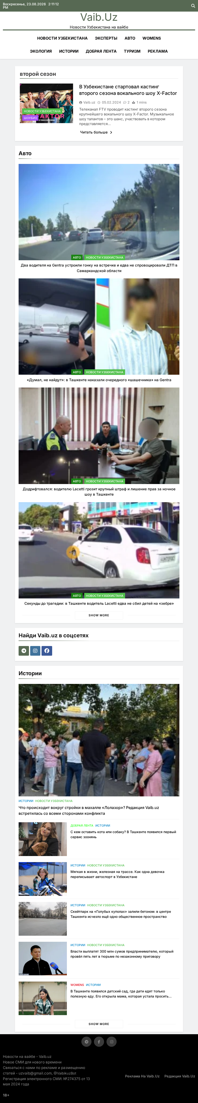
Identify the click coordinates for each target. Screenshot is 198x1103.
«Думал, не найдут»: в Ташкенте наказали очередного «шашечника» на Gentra (99, 380)
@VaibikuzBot (65, 1073)
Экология (41, 51)
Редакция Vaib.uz (179, 1076)
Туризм (132, 51)
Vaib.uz (99, 17)
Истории (68, 51)
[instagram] (36, 651)
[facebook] (47, 651)
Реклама (158, 51)
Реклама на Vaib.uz (142, 1076)
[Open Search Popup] (193, 6)
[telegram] (24, 651)
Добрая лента (101, 51)
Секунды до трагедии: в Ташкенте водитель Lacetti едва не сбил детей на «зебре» (99, 603)
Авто (130, 38)
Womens (151, 38)
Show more (99, 615)
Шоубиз (30, 118)
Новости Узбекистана (62, 38)
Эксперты (106, 38)
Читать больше (94, 132)
